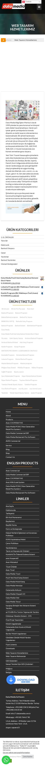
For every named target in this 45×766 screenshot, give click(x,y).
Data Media (5, 330)
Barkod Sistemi (20, 326)
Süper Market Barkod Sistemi (32, 376)
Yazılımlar (5, 257)
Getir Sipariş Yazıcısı (16, 338)
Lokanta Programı (8, 359)
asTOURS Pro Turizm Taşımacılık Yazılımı (22, 612)
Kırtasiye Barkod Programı (25, 355)
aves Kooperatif (12, 558)
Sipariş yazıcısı (19, 372)
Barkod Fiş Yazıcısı (26, 317)
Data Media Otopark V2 (15, 594)
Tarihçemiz (10, 513)
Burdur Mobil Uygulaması (16, 633)
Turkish (28, 2)
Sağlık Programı (7, 372)
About (8, 415)
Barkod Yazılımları (8, 260)
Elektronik (5, 245)
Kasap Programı (19, 347)
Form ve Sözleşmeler (14, 529)
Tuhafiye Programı (30, 384)
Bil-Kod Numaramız (14, 517)
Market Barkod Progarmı (23, 359)
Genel (3, 253)
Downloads (10, 648)
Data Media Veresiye (14, 585)
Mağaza (9, 668)
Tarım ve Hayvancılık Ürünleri (17, 551)
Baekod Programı (7, 313)
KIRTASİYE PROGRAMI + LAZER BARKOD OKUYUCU (19, 351)
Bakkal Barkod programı (10, 317)
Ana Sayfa (10, 506)
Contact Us (10, 457)
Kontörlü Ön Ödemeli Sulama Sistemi (20, 554)
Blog (8, 449)
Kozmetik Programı (8, 355)
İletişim (9, 672)
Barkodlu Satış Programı (24, 321)
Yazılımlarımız (11, 548)
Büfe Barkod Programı (34, 326)
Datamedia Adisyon (13, 590)
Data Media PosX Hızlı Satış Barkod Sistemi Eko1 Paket (20, 334)
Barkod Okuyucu (7, 248)
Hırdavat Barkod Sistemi (10, 342)
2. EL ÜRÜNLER (7, 237)
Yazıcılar (4, 240)
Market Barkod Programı (10, 363)
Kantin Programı (7, 347)
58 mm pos (5, 309)
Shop (8, 453)
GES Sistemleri (11, 661)
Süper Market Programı (9, 380)
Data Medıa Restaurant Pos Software (20, 437)
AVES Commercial (13, 441)
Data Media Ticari (13, 574)
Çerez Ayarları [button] (27, 756)
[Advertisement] (22, 65)
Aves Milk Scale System (15, 482)
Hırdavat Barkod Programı (34, 338)
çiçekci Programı (36, 393)
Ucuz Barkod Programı (9, 389)
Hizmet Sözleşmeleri (9, 264)
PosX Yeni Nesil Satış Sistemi (17, 578)
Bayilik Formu (11, 525)
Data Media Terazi (13, 601)
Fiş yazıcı (5, 338)
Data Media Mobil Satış (15, 581)
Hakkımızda (11, 510)
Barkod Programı (7, 326)
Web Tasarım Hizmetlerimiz (17, 653)
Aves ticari (30, 309)
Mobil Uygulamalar (13, 624)
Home (8, 411)
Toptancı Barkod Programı (28, 380)
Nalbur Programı (37, 368)
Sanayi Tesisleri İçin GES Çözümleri (19, 664)
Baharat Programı (21, 313)
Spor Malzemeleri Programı (11, 376)
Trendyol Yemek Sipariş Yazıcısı (12, 384)
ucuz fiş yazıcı (23, 389)
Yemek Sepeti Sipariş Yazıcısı (19, 393)
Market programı (26, 363)
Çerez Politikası (12, 543)
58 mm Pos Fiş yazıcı (18, 309)
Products (9, 419)
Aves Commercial (13, 470)
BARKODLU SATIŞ (8, 321)
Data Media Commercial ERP (17, 433)
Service (9, 445)
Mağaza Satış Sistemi (9, 368)
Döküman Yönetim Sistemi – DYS (19, 616)
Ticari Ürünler (11, 567)
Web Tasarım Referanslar (16, 656)
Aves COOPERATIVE (14, 423)
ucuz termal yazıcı (35, 389)
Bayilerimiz (10, 521)
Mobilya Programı (24, 368)
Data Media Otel (12, 598)
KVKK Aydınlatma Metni (15, 539)
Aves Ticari (10, 570)
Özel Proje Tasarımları (14, 620)
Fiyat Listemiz (11, 644)
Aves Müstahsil (12, 562)
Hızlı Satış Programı (26, 342)
